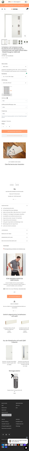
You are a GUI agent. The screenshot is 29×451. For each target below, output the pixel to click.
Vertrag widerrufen (6, 415)
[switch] (26, 2)
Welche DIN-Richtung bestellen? (9, 240)
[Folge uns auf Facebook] (3, 434)
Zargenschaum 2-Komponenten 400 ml (14, 391)
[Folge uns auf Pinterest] (9, 434)
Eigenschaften (5, 205)
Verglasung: (4, 111)
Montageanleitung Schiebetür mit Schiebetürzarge (14, 249)
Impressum (4, 410)
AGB (2, 405)
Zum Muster (14, 177)
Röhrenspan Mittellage (7, 237)
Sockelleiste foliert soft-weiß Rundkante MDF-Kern (9, 328)
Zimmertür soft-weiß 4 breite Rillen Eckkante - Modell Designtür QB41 (9, 362)
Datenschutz (4, 407)
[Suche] (4, 9)
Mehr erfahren (21, 5)
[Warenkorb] (26, 9)
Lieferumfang (5, 230)
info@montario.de (19, 423)
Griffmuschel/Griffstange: (9, 104)
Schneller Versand (5, 423)
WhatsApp (18, 426)
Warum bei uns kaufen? (6, 428)
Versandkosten (10, 55)
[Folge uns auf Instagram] (6, 434)
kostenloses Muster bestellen (14, 135)
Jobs (17, 407)
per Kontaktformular (14, 296)
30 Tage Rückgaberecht (6, 426)
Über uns (18, 405)
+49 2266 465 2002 (22, 288)
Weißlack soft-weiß (6, 233)
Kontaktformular (19, 421)
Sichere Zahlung (5, 421)
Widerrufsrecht (5, 412)
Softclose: (4, 98)
